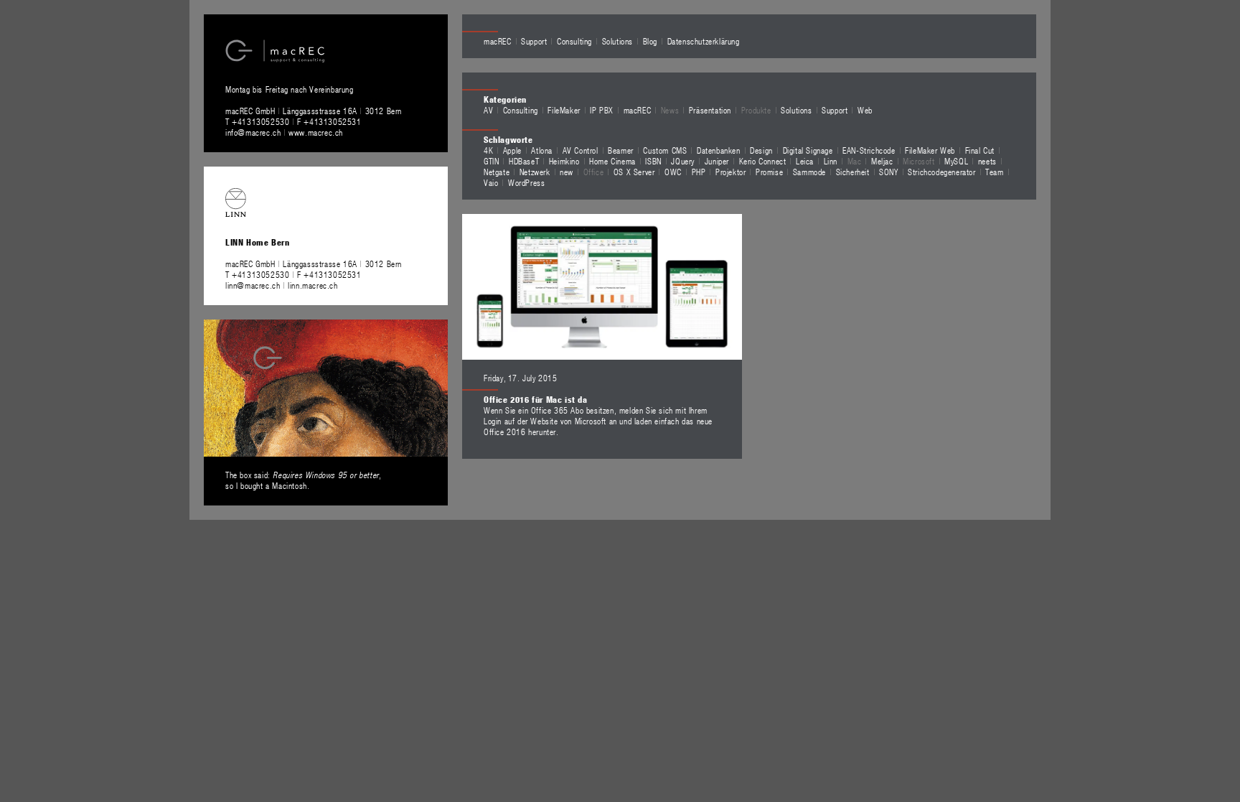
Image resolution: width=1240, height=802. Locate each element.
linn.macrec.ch (312, 285)
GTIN (491, 161)
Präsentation (710, 110)
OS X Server (634, 171)
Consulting (574, 41)
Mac (854, 161)
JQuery (683, 161)
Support (534, 41)
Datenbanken (719, 150)
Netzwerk (535, 171)
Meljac (882, 161)
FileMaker (564, 110)
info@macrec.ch (253, 132)
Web (865, 110)
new (566, 171)
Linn (830, 161)
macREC (498, 41)
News (670, 110)
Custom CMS (665, 150)
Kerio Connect (762, 161)
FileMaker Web (930, 150)
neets (987, 161)
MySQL (956, 161)
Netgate (496, 171)
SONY (888, 171)
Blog (650, 41)
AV (488, 110)
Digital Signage (808, 150)
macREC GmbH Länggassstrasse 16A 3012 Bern (313, 110)
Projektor (730, 171)
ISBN (653, 161)
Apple (512, 150)
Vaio (491, 182)
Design (761, 150)
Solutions (617, 41)
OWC (673, 171)
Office (593, 171)
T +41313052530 (258, 121)
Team (994, 171)
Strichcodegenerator (941, 171)
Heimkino (564, 161)
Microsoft (918, 161)
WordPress (526, 182)
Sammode (809, 171)
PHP (699, 171)
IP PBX (602, 110)
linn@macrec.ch (252, 285)
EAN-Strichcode (868, 150)
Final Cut (980, 150)
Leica (805, 161)
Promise (769, 171)
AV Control (580, 150)
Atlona (542, 150)
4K (488, 150)
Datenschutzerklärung (703, 41)
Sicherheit (853, 171)
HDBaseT (524, 161)
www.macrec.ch (315, 132)
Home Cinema (612, 161)
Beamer (621, 150)
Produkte (756, 110)
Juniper (717, 161)
